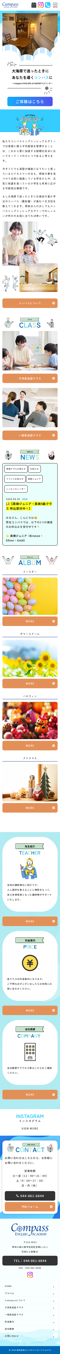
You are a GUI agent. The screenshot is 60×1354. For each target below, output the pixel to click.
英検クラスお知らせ (16, 468)
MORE (30, 621)
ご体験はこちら (30, 101)
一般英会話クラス (30, 435)
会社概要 (9, 1328)
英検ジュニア (34, 478)
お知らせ (34, 468)
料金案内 (9, 1321)
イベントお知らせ (15, 478)
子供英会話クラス (30, 378)
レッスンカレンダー (16, 488)
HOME (8, 1286)
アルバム (9, 1293)
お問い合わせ (12, 1335)
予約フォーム (30, 1207)
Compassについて (15, 1300)
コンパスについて (30, 303)
